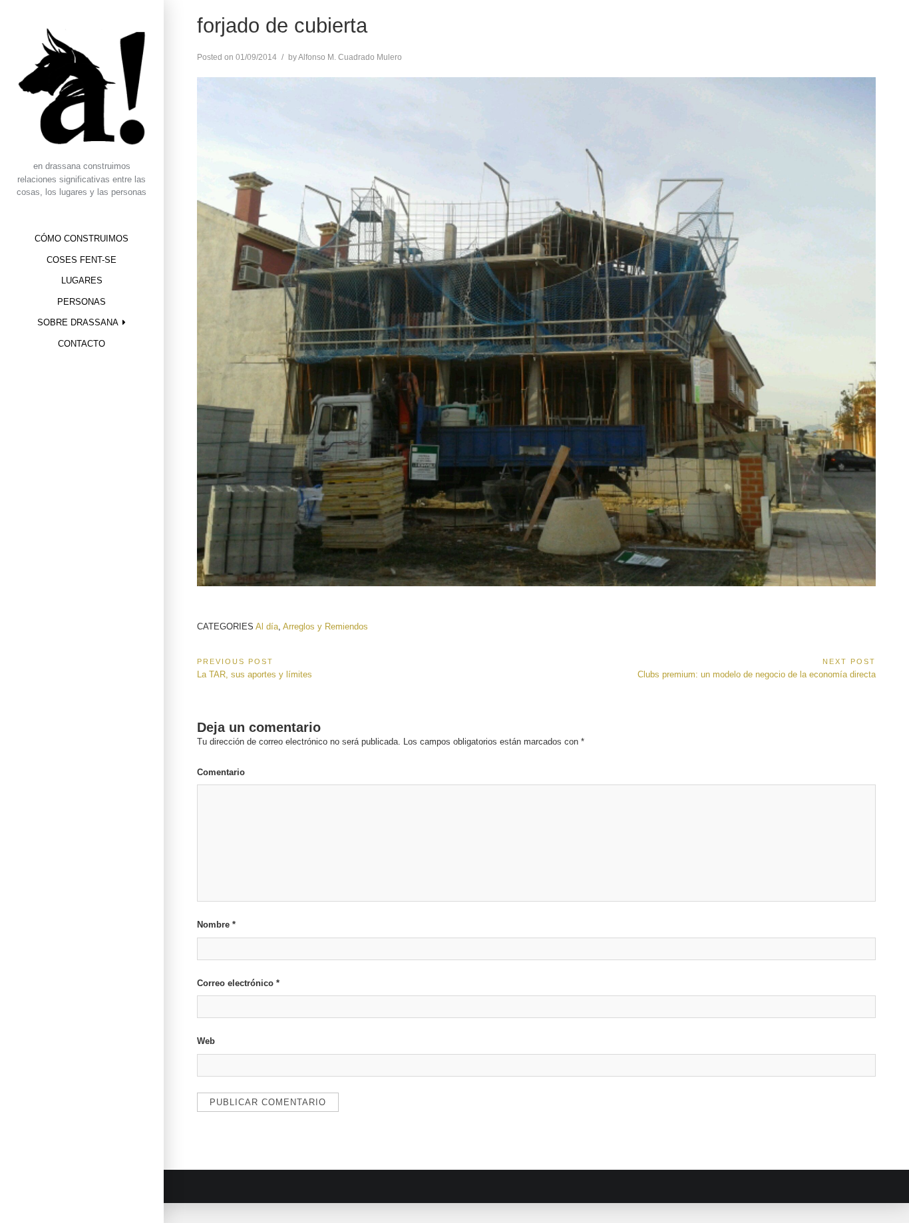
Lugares (81, 280)
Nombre (216, 925)
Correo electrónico (238, 983)
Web (206, 1041)
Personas (81, 302)
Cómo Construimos (81, 239)
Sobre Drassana (77, 322)
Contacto (81, 344)
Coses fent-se (81, 260)
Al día (267, 626)
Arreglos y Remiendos (325, 626)
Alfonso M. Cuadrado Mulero (350, 57)
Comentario (221, 772)
